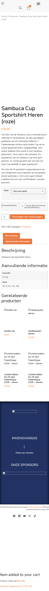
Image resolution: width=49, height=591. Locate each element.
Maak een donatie (24, 452)
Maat (6, 190)
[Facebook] (14, 515)
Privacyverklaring (8, 206)
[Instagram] (29, 515)
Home (4, 16)
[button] (38, 3)
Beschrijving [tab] (11, 235)
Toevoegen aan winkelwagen (27, 216)
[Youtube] (24, 515)
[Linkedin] (19, 515)
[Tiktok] (34, 515)
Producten (13, 16)
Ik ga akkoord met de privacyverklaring (34, 206)
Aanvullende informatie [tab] (17, 241)
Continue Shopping (9, 586)
